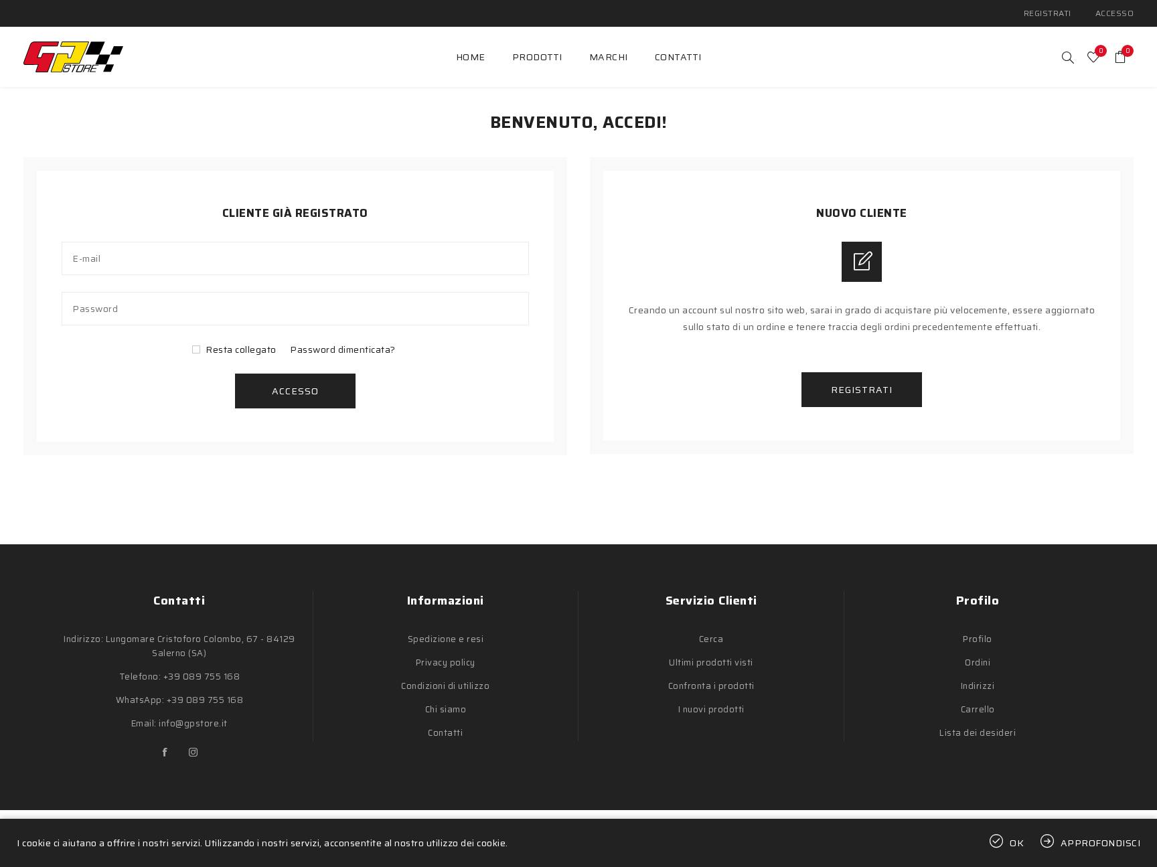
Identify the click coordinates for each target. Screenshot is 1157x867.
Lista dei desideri (977, 733)
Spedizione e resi (446, 639)
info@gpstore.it (193, 723)
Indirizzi (978, 686)
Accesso (1114, 13)
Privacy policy (445, 662)
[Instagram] (193, 752)
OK (1017, 843)
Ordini (977, 662)
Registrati (1047, 13)
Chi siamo (446, 709)
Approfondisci (1101, 843)
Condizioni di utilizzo (445, 686)
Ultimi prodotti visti (711, 662)
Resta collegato (241, 349)
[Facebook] (165, 752)
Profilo (977, 639)
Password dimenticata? (343, 349)
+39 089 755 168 (201, 676)
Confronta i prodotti (711, 686)
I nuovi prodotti (711, 709)
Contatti (445, 733)
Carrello (978, 709)
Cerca (711, 639)
